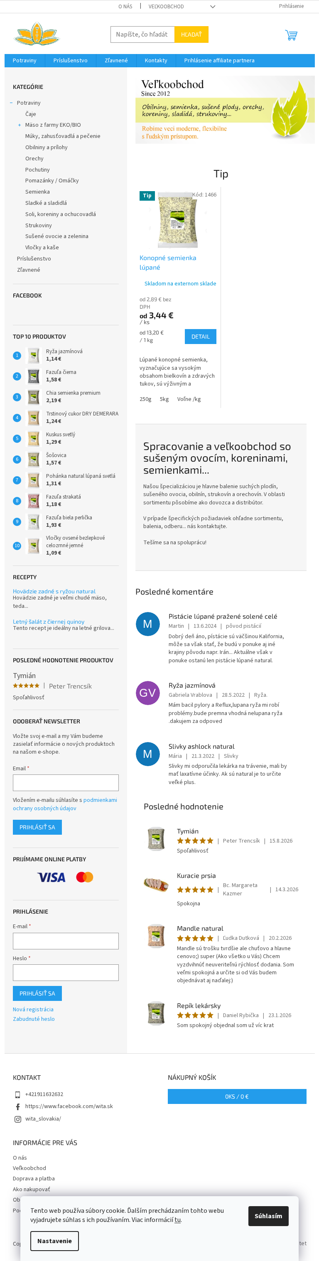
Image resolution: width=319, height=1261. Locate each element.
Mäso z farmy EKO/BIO (53, 125)
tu (177, 1219)
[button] (148, 110)
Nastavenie (54, 1241)
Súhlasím (268, 1216)
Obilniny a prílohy (46, 147)
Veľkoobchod (166, 6)
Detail (200, 336)
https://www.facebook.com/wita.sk (69, 1106)
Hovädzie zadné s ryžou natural (54, 591)
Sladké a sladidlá (46, 203)
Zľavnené (28, 270)
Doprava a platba (34, 1179)
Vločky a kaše (42, 247)
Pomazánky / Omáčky (52, 181)
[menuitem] (25, 60)
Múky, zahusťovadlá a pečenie (63, 136)
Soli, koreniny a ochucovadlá (60, 214)
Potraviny (29, 103)
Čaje (30, 114)
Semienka (37, 192)
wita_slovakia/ (43, 1119)
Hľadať (191, 34)
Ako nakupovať (31, 1189)
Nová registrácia (33, 1010)
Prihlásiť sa (37, 827)
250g (146, 399)
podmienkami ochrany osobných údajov (65, 804)
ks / (237, 1096)
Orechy (34, 159)
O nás (125, 6)
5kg (164, 399)
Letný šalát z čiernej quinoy (48, 621)
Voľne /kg (189, 399)
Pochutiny (37, 170)
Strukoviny (38, 225)
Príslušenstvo (34, 259)
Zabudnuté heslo (34, 1019)
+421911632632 (44, 1094)
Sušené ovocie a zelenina (56, 236)
